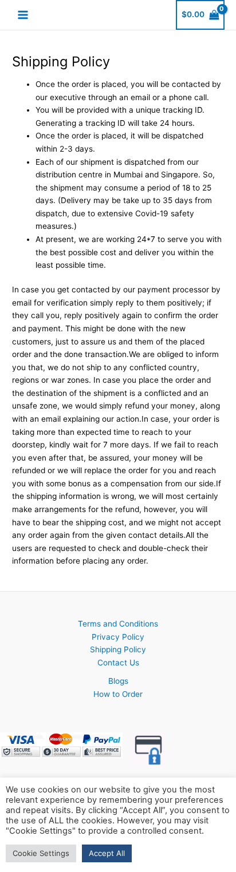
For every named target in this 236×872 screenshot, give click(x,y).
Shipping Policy (118, 649)
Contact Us (118, 662)
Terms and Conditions (118, 623)
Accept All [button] (107, 853)
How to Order (118, 694)
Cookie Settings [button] (41, 853)
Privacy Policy (118, 636)
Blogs (118, 680)
